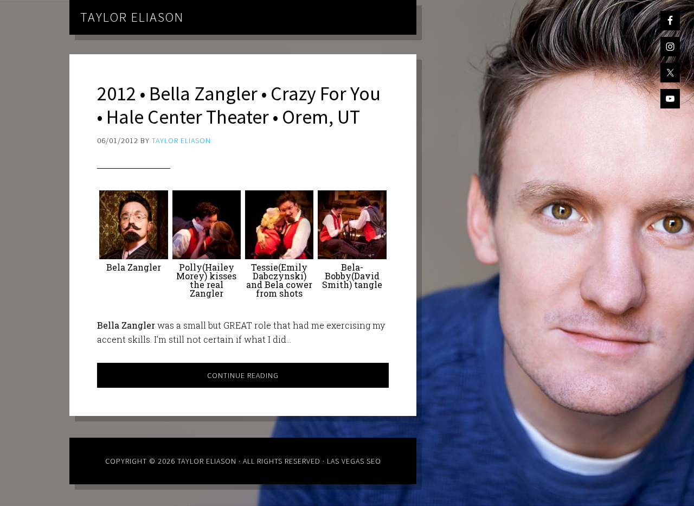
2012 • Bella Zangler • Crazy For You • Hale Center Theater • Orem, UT (239, 105)
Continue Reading (243, 375)
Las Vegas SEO (354, 461)
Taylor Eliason (132, 17)
